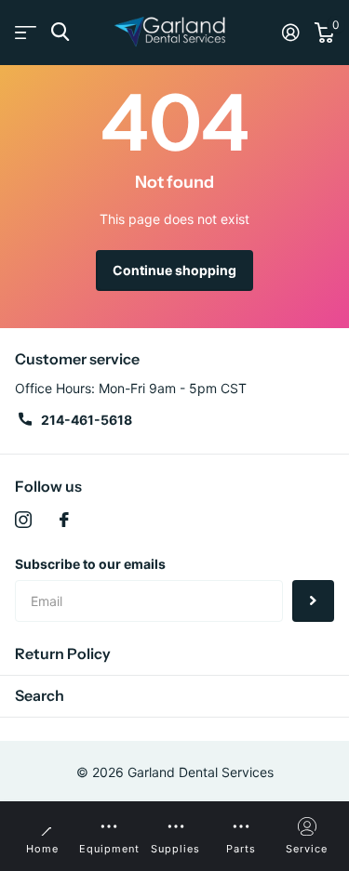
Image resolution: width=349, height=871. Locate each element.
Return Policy (63, 653)
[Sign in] (291, 32)
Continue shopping (174, 270)
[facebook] (64, 519)
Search (39, 695)
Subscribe (313, 601)
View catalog (25, 32)
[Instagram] (23, 519)
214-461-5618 (86, 420)
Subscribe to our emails (90, 564)
